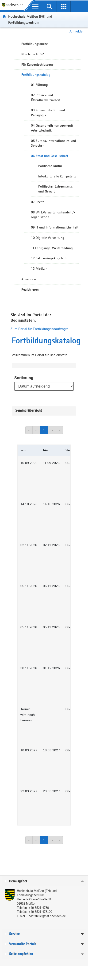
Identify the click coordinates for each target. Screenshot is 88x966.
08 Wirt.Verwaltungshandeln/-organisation (53, 214)
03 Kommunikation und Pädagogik (48, 112)
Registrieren (30, 289)
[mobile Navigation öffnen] (35, 6)
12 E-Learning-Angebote (49, 258)
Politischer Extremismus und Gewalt (55, 188)
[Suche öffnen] (49, 6)
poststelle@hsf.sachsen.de (47, 916)
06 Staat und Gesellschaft (49, 156)
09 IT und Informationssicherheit (54, 227)
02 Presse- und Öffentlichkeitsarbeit (45, 97)
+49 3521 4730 (39, 908)
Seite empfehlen (21, 954)
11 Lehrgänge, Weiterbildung (52, 248)
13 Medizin (39, 268)
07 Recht (37, 202)
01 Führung (39, 85)
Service (14, 934)
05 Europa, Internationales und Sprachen (53, 143)
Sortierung (23, 378)
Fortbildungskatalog (35, 74)
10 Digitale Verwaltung (47, 238)
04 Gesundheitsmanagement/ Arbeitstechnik (52, 127)
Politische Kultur (50, 166)
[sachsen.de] (14, 7)
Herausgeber (18, 881)
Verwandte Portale (22, 944)
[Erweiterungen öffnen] (64, 6)
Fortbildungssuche (34, 44)
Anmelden (76, 31)
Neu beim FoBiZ (32, 54)
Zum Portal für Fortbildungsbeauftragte (40, 329)
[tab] (44, 881)
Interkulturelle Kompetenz (57, 176)
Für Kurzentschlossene (37, 64)
